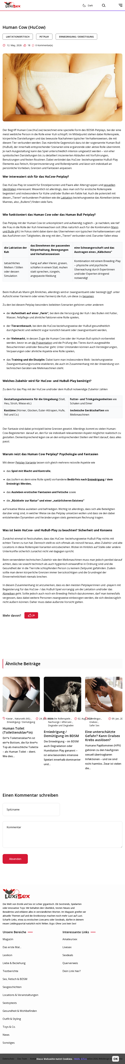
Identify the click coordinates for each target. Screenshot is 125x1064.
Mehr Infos (80, 1058)
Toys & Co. (9, 1027)
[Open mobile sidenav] (120, 5)
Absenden (15, 859)
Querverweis (70, 963)
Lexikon (7, 955)
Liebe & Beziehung (14, 963)
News (6, 1035)
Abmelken (9, 593)
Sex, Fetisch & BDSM (15, 979)
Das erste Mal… (12, 947)
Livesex (66, 947)
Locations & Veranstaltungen (20, 995)
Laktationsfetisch (17, 36)
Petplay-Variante (25, 462)
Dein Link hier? (71, 971)
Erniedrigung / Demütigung (76, 36)
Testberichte (10, 971)
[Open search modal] (103, 5)
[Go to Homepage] (12, 5)
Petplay (44, 36)
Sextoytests (10, 1003)
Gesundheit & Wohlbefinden (20, 1011)
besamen (88, 296)
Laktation (66, 197)
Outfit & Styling (12, 1019)
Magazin (8, 939)
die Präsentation (42, 343)
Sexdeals (67, 955)
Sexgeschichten (12, 987)
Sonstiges (9, 1042)
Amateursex (69, 939)
